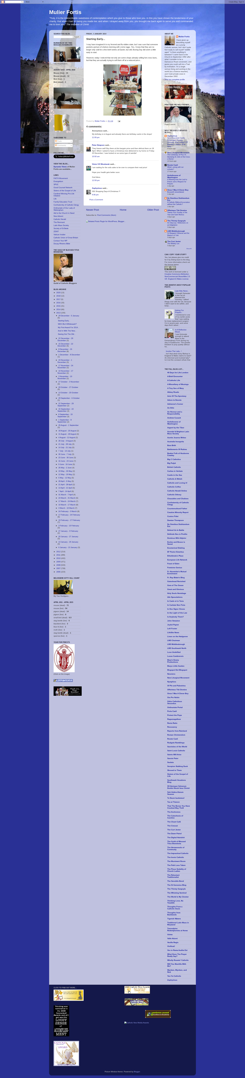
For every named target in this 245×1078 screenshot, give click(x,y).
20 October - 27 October (68, 387)
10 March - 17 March (67, 505)
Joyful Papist (173, 625)
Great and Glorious (175, 589)
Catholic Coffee (174, 487)
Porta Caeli (172, 711)
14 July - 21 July (65, 447)
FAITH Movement (61, 178)
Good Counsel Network (63, 188)
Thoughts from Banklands (173, 914)
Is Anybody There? (175, 617)
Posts (59, 141)
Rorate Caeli (172, 165)
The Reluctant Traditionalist (173, 876)
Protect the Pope (174, 715)
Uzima (170, 935)
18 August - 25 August (67, 431)
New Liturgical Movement (178, 153)
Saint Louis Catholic (176, 751)
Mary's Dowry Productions (173, 661)
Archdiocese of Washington (174, 176)
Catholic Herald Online (177, 491)
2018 (58, 296)
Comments (61, 145)
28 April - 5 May (65, 481)
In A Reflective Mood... (180, 331)
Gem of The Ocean (175, 585)
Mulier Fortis (65, 12)
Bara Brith (171, 445)
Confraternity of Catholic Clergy (66, 205)
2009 (58, 562)
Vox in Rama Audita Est (177, 950)
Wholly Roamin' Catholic (178, 960)
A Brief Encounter (175, 376)
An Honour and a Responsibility (174, 413)
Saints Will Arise (174, 755)
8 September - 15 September (65, 415)
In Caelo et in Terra (175, 601)
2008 (58, 565)
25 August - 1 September (68, 425)
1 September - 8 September (65, 421)
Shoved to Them (174, 770)
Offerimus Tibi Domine (177, 210)
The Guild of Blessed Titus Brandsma (176, 843)
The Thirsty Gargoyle (176, 221)
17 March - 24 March (67, 501)
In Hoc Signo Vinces (176, 609)
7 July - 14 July (64, 451)
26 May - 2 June (65, 468)
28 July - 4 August (65, 441)
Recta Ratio (172, 723)
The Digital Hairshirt (176, 838)
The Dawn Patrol (174, 834)
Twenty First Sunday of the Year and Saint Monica (177, 214)
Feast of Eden (173, 564)
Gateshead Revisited (176, 581)
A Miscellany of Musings (178, 384)
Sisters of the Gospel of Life (65, 191)
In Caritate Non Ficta (176, 605)
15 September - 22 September (66, 410)
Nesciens (171, 674)
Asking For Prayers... (179, 311)
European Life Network (177, 560)
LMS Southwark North (176, 648)
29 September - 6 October (69, 398)
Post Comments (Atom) (106, 215)
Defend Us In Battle (175, 530)
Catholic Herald (60, 219)
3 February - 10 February (68, 526)
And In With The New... (67, 331)
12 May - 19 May (65, 474)
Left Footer (172, 629)
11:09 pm (96, 137)
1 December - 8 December (69, 355)
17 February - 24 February (69, 515)
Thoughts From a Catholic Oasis (174, 908)
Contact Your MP (60, 241)
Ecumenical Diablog (176, 548)
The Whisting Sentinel (177, 893)
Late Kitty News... (182, 291)
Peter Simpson (98, 145)
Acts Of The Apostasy (176, 396)
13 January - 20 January (68, 542)
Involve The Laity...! (174, 351)
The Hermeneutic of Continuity (175, 849)
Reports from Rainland (177, 731)
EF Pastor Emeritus (175, 552)
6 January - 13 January (68, 547)
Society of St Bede (61, 228)
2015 (58, 306)
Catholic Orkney (174, 495)
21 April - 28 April (65, 485)
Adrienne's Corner (175, 404)
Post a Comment (96, 200)
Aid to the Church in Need (64, 213)
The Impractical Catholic (177, 853)
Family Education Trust (63, 202)
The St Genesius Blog (176, 885)
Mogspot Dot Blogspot (177, 670)
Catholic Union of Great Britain (66, 238)
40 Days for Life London (177, 373)
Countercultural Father (177, 509)
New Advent (58, 216)
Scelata (170, 762)
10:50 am (96, 156)
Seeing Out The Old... (67, 334)
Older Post (153, 209)
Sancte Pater (172, 758)
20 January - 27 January (68, 537)
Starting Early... (64, 321)
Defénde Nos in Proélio (177, 534)
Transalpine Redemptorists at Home (177, 930)
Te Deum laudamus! (176, 798)
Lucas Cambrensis (175, 656)
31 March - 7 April (65, 495)
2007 (58, 568)
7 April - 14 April (65, 491)
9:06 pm (95, 195)
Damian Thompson (175, 520)
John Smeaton (173, 621)
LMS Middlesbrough (176, 231)
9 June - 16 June (65, 464)
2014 (58, 309)
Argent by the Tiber (175, 428)
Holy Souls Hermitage (176, 593)
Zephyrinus (97, 188)
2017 (58, 299)
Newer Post (92, 209)
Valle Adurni (172, 938)
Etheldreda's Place (175, 556)
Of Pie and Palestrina (176, 686)
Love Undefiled (174, 652)
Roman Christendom (176, 735)
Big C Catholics (174, 459)
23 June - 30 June (66, 458)
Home (123, 209)
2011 (58, 555)
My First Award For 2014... (68, 327)
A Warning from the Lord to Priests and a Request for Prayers (177, 182)
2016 (58, 303)
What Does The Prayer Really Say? (177, 955)
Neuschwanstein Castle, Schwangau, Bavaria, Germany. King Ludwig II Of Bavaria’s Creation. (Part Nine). (177, 142)
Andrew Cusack (174, 418)
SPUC (56, 184)
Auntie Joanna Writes (176, 438)
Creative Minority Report (177, 512)
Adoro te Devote (174, 400)
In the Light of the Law (177, 613)
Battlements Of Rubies (177, 449)
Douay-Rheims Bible (62, 244)
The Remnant (59, 222)
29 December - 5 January (68, 316)
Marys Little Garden (175, 666)
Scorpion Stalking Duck (177, 766)
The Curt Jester (174, 241)
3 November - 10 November (65, 377)
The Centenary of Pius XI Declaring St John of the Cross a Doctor (178, 157)
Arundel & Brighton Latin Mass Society (178, 433)
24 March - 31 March (67, 498)
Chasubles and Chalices (177, 499)
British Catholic (174, 467)
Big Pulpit (171, 463)
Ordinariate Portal (175, 707)
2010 (58, 558)
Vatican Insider (59, 235)
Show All (188, 248)
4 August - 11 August (67, 437)
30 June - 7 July (65, 454)
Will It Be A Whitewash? (67, 324)
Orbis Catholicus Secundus (174, 702)
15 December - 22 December (65, 345)
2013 (58, 313)
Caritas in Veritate (175, 471)
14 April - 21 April (65, 488)
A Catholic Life (173, 380)
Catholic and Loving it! (177, 483)
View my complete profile (175, 80)
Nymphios (171, 682)
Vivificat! (171, 946)
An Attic (170, 408)
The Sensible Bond (175, 881)
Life (55, 199)
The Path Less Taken (176, 865)
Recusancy (172, 727)
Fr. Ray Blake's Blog (176, 578)
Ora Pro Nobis (173, 697)
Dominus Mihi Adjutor (176, 538)
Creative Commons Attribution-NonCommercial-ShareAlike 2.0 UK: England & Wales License (177, 276)
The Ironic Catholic (175, 857)
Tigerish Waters (174, 919)
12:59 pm (96, 180)
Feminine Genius (174, 568)
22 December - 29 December (65, 339)
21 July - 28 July (65, 444)
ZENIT (56, 231)
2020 (58, 293)
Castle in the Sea (174, 475)
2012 (58, 552)
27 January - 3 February (68, 531)
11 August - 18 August (67, 434)
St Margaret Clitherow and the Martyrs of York (178, 234)
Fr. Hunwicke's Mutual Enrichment (176, 573)
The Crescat (172, 826)
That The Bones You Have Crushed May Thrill (178, 807)
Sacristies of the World (177, 747)
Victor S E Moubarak (101, 164)
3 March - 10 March (66, 508)
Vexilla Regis (172, 942)
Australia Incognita (175, 442)
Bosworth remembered (175, 192)
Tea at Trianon (173, 802)
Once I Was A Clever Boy (177, 190)
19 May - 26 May (65, 471)
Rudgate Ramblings (176, 743)
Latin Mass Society (61, 225)
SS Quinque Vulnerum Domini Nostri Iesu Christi (178, 787)
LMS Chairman (173, 640)
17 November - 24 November (65, 367)
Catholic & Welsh (174, 479)
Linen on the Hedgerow (177, 636)
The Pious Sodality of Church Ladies (176, 870)
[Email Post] (119, 121)
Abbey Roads (173, 392)
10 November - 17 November (65, 372)
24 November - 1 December (65, 361)
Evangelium (58, 181)
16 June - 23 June (66, 461)
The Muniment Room (176, 861)
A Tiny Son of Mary (175, 388)
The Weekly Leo (173, 243)
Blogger (137, 1072)
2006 (58, 572)
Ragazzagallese (174, 719)
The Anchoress (173, 812)
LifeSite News (173, 633)
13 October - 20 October (68, 393)
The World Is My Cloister (178, 897)
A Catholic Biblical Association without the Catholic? (178, 203)
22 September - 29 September (66, 405)
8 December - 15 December (65, 350)
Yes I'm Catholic (174, 976)
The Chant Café (174, 822)
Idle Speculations (174, 597)
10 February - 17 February (69, 520)
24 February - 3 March (67, 511)
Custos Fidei (172, 516)
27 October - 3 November (68, 382)
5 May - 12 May (65, 478)
